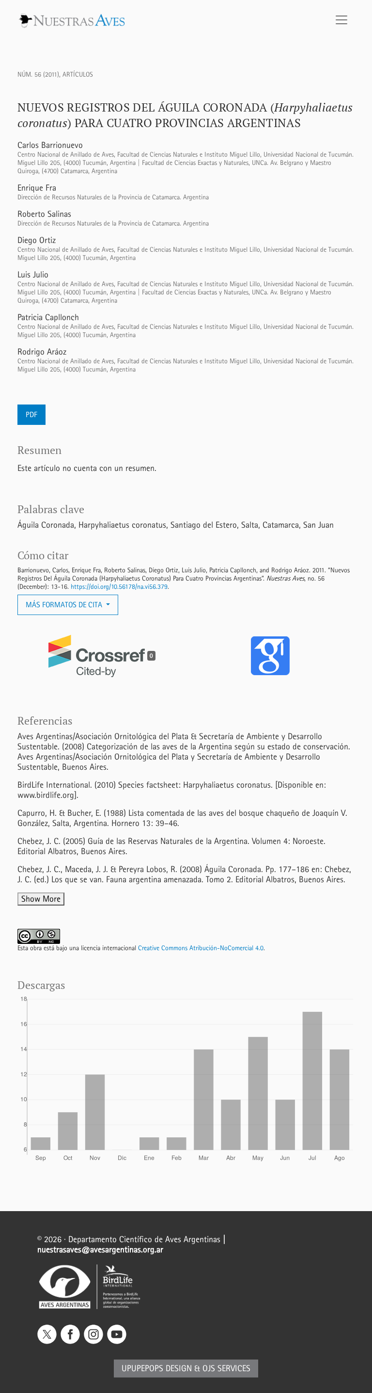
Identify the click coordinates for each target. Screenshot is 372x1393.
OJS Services (226, 1368)
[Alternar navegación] (341, 20)
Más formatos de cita (65, 604)
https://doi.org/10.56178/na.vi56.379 (119, 587)
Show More (41, 899)
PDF (31, 414)
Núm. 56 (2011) (38, 74)
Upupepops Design (157, 1368)
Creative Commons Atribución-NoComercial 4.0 (201, 948)
